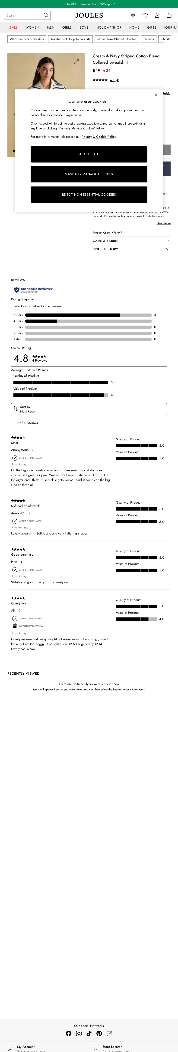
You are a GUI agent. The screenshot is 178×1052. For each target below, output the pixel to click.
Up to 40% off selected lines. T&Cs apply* (89, 4)
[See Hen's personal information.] (21, 562)
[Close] (156, 95)
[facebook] (69, 1033)
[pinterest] (99, 1033)
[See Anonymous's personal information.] (33, 450)
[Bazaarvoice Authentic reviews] (33, 290)
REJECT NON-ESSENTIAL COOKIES (89, 194)
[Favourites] (145, 15)
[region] (89, 150)
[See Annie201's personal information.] (29, 513)
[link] (157, 15)
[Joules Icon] (89, 15)
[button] (14, 151)
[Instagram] (79, 1033)
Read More (164, 223)
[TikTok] (89, 1033)
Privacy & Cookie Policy (99, 136)
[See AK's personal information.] (19, 610)
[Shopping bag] (169, 15)
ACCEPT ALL (89, 154)
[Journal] (109, 1033)
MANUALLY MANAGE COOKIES (89, 174)
